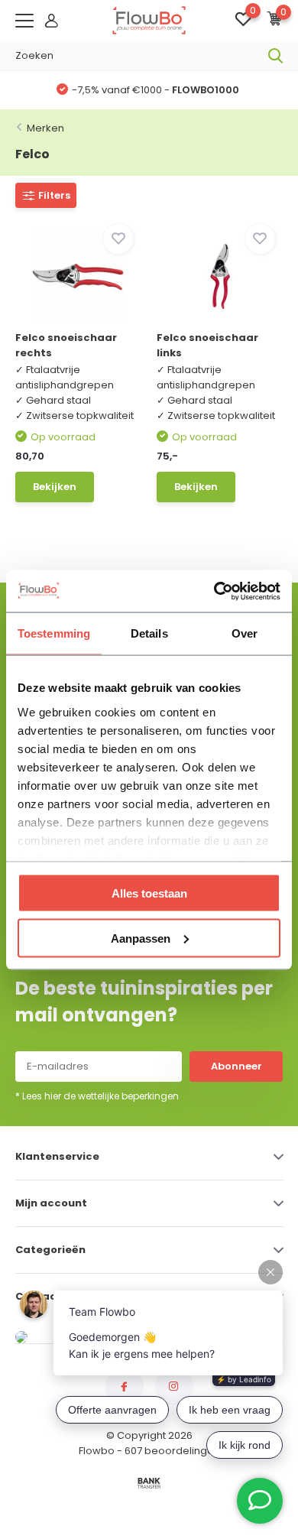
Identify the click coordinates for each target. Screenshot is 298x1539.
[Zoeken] (275, 55)
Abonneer (236, 1066)
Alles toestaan (149, 893)
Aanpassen (140, 937)
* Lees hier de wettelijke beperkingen (97, 1095)
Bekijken (54, 486)
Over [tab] (245, 633)
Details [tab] (149, 633)
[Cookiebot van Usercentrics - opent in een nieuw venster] (214, 591)
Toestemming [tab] (54, 633)
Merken (45, 128)
